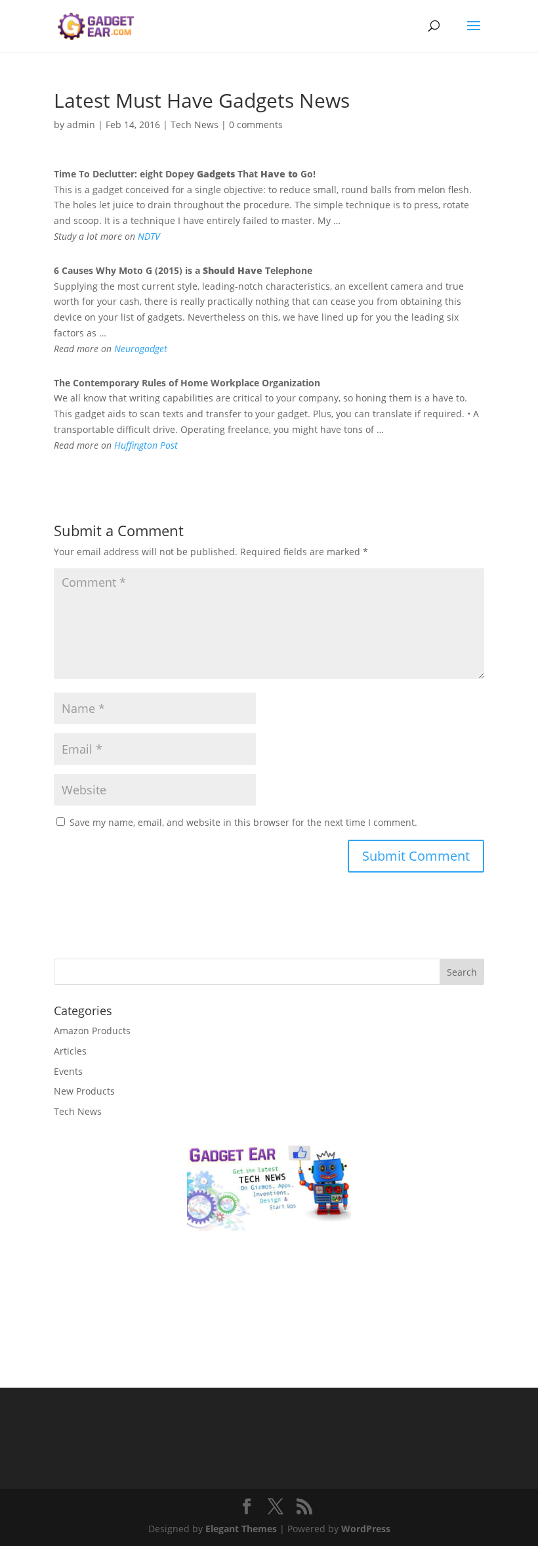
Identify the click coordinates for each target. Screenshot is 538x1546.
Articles (70, 1051)
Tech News (194, 124)
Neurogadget (140, 348)
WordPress (365, 1528)
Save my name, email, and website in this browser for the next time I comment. (243, 822)
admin (81, 124)
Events (68, 1071)
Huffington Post (146, 445)
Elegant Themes (241, 1528)
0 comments (256, 124)
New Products (84, 1091)
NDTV (149, 236)
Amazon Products (92, 1030)
